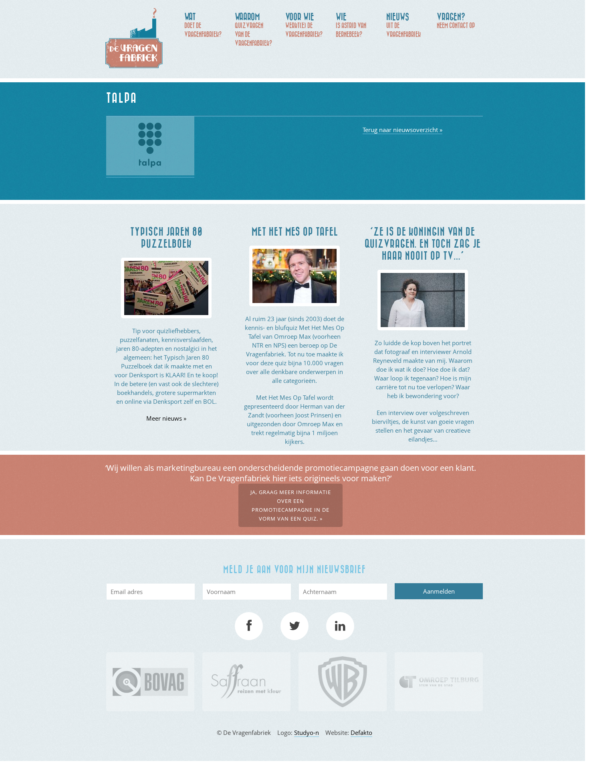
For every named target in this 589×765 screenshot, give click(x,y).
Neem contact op (456, 20)
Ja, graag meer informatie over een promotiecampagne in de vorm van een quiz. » (290, 505)
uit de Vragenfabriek (403, 24)
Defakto (361, 732)
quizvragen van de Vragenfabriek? (253, 29)
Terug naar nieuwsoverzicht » (402, 130)
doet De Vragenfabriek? (203, 24)
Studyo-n (306, 732)
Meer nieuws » (166, 418)
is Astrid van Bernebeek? (351, 24)
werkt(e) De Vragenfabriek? (304, 24)
